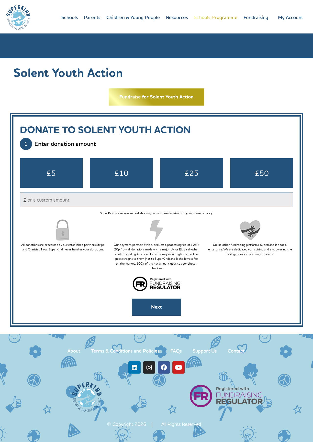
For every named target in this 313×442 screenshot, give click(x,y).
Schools (69, 17)
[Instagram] (149, 367)
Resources (177, 17)
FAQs (176, 351)
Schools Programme (215, 17)
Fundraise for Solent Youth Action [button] (156, 97)
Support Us (205, 351)
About (73, 351)
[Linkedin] (134, 367)
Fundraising (256, 17)
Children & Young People (133, 17)
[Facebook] (164, 367)
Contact (236, 351)
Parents (92, 17)
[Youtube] (178, 367)
